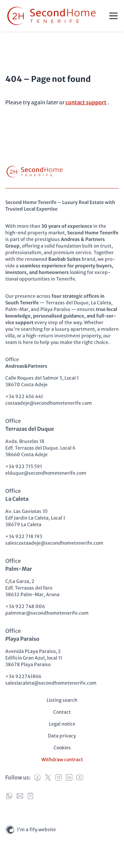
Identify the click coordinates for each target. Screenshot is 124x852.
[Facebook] (37, 777)
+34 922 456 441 (24, 396)
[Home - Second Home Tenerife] (51, 15)
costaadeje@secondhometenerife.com (48, 403)
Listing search (62, 700)
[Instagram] (58, 777)
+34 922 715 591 (23, 466)
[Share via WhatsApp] (9, 796)
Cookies (62, 748)
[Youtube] (80, 777)
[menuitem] (62, 700)
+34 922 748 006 (25, 606)
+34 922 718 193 (23, 536)
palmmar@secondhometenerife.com (47, 613)
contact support (85, 102)
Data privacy (62, 736)
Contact (62, 712)
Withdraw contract (62, 760)
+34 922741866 (23, 676)
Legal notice (62, 724)
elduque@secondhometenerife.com (45, 473)
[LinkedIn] (69, 777)
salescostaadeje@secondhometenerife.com (54, 543)
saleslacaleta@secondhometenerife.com (51, 683)
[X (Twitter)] (48, 777)
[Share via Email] (20, 796)
